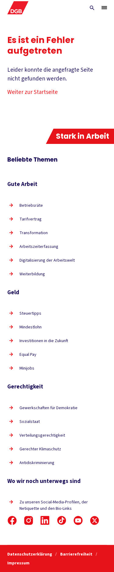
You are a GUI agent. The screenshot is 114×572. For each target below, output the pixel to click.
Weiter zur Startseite (32, 92)
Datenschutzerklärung (30, 554)
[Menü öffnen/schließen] (104, 8)
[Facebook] (12, 520)
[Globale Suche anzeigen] (92, 8)
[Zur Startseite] (18, 7)
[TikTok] (62, 520)
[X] (94, 520)
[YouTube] (78, 520)
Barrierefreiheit (76, 554)
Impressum (18, 563)
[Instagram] (28, 520)
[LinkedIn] (45, 520)
